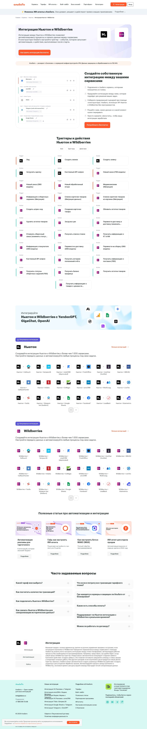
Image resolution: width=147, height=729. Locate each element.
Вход (130, 4)
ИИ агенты (79, 702)
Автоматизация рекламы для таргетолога (25, 542)
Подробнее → (120, 12)
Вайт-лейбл (64, 4)
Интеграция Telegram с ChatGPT (56, 708)
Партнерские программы (85, 698)
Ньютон (31, 17)
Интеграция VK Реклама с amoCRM (57, 698)
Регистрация (119, 4)
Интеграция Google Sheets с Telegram (58, 705)
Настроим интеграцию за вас (86, 705)
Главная (18, 17)
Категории (99, 4)
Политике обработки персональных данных (28, 723)
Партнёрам (88, 4)
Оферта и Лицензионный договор (56, 714)
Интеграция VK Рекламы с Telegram (57, 689)
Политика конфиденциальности (56, 716)
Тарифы (43, 4)
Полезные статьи (82, 695)
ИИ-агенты (52, 4)
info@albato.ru (21, 696)
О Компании (80, 708)
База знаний (75, 4)
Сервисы (35, 4)
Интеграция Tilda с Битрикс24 (55, 701)
